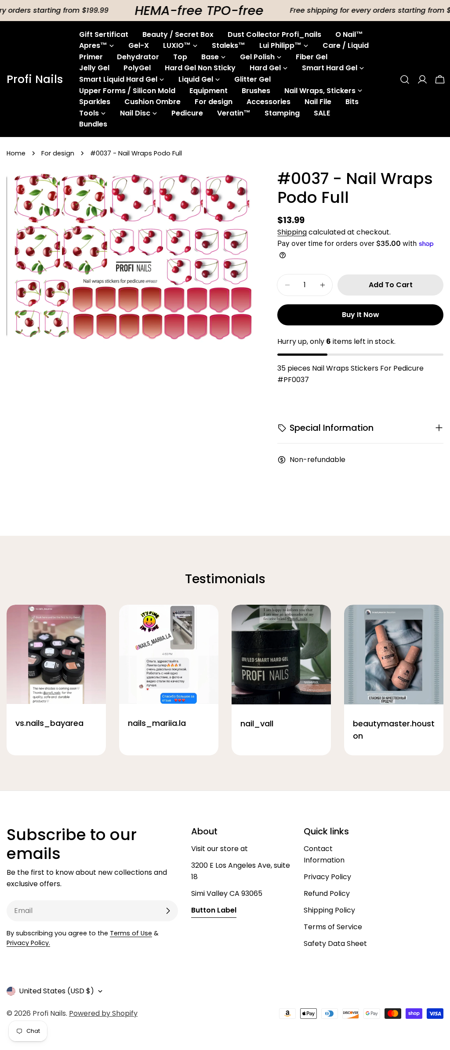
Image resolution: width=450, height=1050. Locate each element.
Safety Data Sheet (335, 943)
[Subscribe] (168, 911)
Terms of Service (333, 927)
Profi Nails (35, 79)
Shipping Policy (329, 910)
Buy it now (360, 315)
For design (57, 153)
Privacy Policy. (28, 942)
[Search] (405, 79)
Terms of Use (131, 933)
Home (16, 153)
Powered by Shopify (103, 1013)
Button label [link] (213, 910)
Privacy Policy (327, 877)
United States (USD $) (56, 991)
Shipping (292, 232)
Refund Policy (327, 893)
